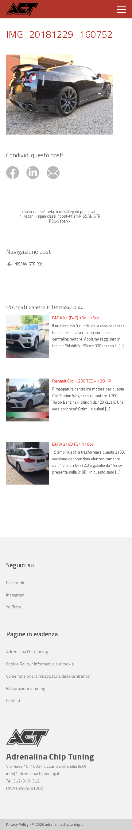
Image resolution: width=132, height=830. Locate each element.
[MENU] (121, 9)
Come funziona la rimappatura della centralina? (48, 676)
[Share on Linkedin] (36, 180)
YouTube (13, 606)
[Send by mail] (56, 180)
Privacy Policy (17, 824)
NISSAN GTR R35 (28, 264)
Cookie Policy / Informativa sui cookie (40, 664)
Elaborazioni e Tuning (25, 688)
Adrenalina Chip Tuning (27, 651)
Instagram (15, 595)
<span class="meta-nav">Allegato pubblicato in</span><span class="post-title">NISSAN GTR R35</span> (59, 216)
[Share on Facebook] (16, 180)
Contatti (13, 700)
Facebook (15, 582)
